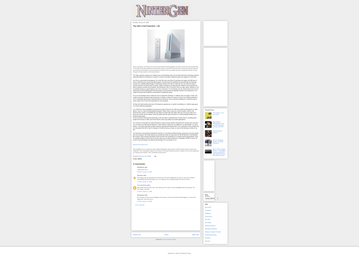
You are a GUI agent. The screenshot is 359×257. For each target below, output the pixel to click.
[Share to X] (137, 159)
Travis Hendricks (142, 185)
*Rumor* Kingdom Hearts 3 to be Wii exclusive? (218, 141)
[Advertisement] (166, 219)
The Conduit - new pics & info (218, 113)
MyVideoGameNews (211, 228)
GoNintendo (208, 216)
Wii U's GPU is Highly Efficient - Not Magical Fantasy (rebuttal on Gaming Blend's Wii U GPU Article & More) (219, 152)
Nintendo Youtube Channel (213, 232)
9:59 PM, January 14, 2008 (144, 172)
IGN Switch (208, 222)
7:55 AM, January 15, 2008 (144, 181)
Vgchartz (207, 241)
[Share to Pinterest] (141, 159)
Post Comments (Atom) (169, 239)
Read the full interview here (140, 144)
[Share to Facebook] (139, 159)
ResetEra (207, 238)
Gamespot (208, 210)
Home (166, 234)
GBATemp (208, 213)
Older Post (195, 234)
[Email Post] (155, 156)
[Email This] (134, 159)
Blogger (189, 253)
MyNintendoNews (210, 225)
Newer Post (137, 234)
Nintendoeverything (210, 235)
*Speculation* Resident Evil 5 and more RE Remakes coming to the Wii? (218, 124)
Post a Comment (139, 205)
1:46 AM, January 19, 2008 (144, 201)
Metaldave (140, 175)
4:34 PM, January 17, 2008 (144, 191)
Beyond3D (208, 207)
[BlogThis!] (135, 159)
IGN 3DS (207, 219)
